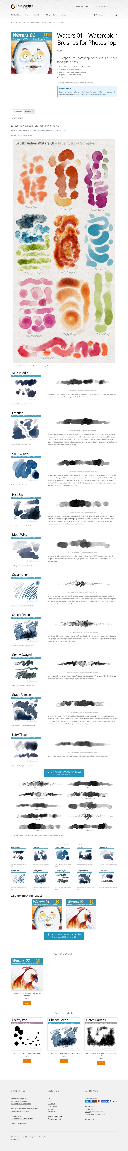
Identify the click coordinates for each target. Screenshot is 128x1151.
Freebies (37, 15)
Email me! (51, 1112)
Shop (26, 15)
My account (79, 6)
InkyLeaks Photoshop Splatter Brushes (24, 1109)
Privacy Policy (89, 1109)
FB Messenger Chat (54, 1119)
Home (15, 22)
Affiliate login (89, 1119)
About (64, 15)
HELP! (50, 1101)
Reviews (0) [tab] (29, 111)
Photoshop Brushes (29, 22)
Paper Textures (16, 1116)
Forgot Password (53, 1106)
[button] (49, 34)
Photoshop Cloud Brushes (20, 1111)
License (87, 1112)
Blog (48, 15)
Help (87, 6)
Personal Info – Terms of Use (95, 1114)
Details (27, 1003)
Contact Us (51, 1104)
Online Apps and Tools (18, 1124)
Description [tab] (18, 111)
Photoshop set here (96, 92)
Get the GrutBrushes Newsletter (22, 1119)
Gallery (55, 15)
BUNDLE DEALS (16, 15)
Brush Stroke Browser (55, 1116)
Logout (50, 1109)
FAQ (49, 1099)
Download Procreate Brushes (21, 1104)
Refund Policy (89, 1106)
